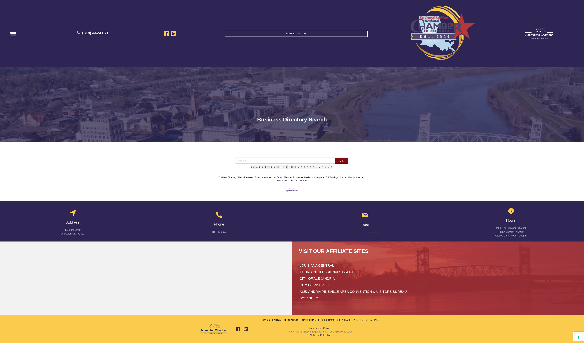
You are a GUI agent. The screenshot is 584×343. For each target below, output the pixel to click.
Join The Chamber (298, 180)
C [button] (262, 167)
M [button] (292, 167)
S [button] (310, 167)
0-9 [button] (252, 167)
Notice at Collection (320, 335)
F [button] (271, 167)
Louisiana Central (317, 265)
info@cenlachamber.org (365, 232)
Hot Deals (277, 177)
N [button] (295, 167)
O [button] (298, 167)
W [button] (322, 167)
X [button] (325, 167)
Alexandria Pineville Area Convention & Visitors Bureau (353, 292)
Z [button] (331, 167)
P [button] (301, 167)
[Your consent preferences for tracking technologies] (579, 338)
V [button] (319, 167)
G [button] (275, 167)
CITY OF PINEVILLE (315, 285)
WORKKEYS (309, 298)
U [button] (316, 167)
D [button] (265, 167)
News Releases (245, 177)
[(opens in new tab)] (539, 33)
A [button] (256, 167)
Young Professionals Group (327, 272)
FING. (376, 320)
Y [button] (328, 167)
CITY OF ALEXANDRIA (317, 278)
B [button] (259, 167)
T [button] (313, 167)
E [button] (268, 167)
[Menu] (13, 33)
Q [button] (304, 167)
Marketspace (318, 177)
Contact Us (345, 177)
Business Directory (227, 177)
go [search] (343, 160)
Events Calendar (263, 177)
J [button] (283, 167)
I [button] (280, 167)
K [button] (286, 167)
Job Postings (332, 177)
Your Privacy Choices (320, 328)
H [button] (278, 167)
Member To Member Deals (297, 177)
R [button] (307, 167)
